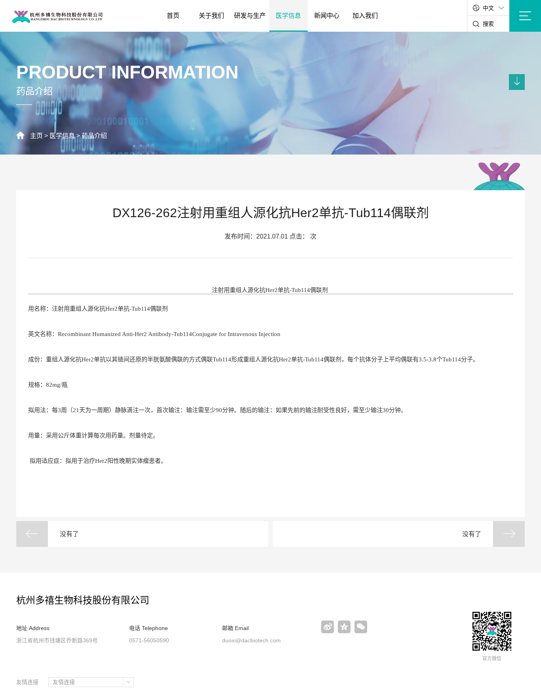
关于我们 (211, 15)
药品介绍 (94, 135)
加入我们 (365, 15)
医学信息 (288, 15)
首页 (173, 15)
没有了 (69, 534)
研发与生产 (250, 15)
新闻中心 (326, 15)
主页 (36, 135)
